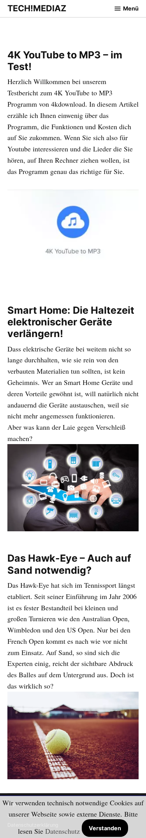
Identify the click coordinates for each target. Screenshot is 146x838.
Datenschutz (62, 831)
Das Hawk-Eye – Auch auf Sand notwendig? (69, 564)
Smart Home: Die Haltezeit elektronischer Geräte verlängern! (70, 321)
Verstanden (105, 828)
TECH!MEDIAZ (36, 8)
